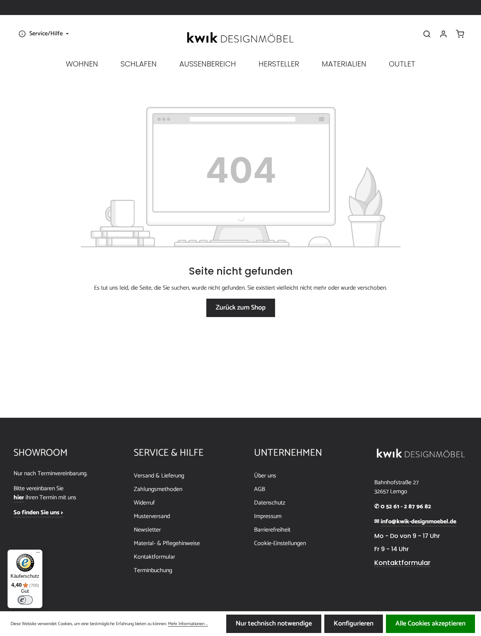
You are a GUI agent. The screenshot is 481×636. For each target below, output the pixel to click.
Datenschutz (269, 503)
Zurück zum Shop (241, 307)
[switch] (25, 599)
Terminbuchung (153, 570)
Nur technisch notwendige (274, 623)
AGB (259, 489)
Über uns (265, 476)
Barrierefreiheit (272, 530)
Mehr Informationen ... (188, 624)
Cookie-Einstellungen (280, 543)
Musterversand (152, 516)
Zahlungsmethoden (158, 489)
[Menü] (37, 554)
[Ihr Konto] (443, 33)
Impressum (267, 516)
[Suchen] (426, 33)
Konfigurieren (354, 623)
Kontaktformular (154, 557)
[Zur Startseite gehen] (240, 37)
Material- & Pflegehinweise (167, 543)
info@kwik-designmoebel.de (418, 521)
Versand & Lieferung (159, 476)
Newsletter (147, 530)
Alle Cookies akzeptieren (430, 623)
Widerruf (144, 503)
